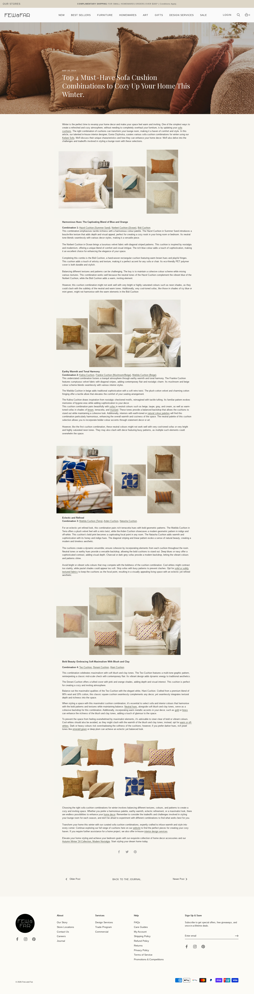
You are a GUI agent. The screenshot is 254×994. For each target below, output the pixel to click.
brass (185, 710)
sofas (113, 406)
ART (145, 15)
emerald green (80, 729)
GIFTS (159, 15)
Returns (138, 945)
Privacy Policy (141, 950)
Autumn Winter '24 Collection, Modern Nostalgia (86, 841)
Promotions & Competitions (149, 959)
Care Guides (141, 927)
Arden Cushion (111, 521)
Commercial (101, 931)
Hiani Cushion (117, 667)
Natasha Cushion (128, 521)
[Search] (238, 15)
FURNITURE (105, 15)
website (136, 828)
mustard (114, 409)
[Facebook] (17, 939)
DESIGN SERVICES (181, 15)
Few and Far (27, 982)
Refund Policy (141, 941)
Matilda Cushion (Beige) (144, 375)
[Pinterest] (34, 939)
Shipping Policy (142, 936)
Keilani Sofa (68, 138)
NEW (62, 15)
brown (90, 409)
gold (177, 710)
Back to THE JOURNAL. (127, 879)
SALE (203, 15)
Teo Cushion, (85, 667)
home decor (109, 814)
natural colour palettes (159, 413)
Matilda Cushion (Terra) (90, 521)
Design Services (104, 922)
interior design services (155, 831)
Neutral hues (130, 706)
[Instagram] (25, 939)
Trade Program (103, 927)
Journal (61, 941)
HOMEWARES (128, 15)
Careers (61, 936)
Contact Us (63, 931)
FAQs (137, 922)
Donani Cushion (101, 667)
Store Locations (65, 927)
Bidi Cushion (144, 227)
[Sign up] (236, 936)
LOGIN (227, 15)
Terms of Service (143, 954)
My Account (140, 931)
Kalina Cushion (86, 375)
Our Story (62, 922)
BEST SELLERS (81, 15)
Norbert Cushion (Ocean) (124, 227)
